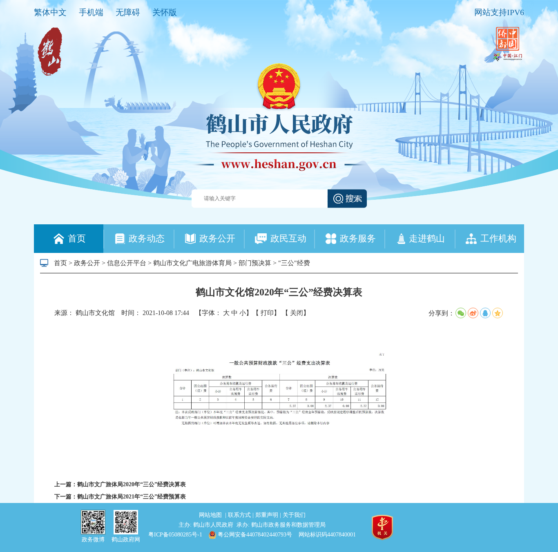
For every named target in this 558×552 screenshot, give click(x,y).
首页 (60, 262)
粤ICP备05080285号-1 (175, 535)
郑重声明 (267, 515)
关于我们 (294, 515)
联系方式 (240, 515)
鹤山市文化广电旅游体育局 (192, 262)
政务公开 (87, 262)
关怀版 (164, 12)
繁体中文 (50, 12)
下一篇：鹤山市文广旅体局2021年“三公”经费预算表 (120, 497)
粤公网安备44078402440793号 (254, 535)
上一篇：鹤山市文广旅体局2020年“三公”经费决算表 (120, 484)
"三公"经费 (294, 262)
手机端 (91, 12)
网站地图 (211, 515)
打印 (267, 312)
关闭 (296, 312)
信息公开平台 (126, 262)
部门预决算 (255, 262)
